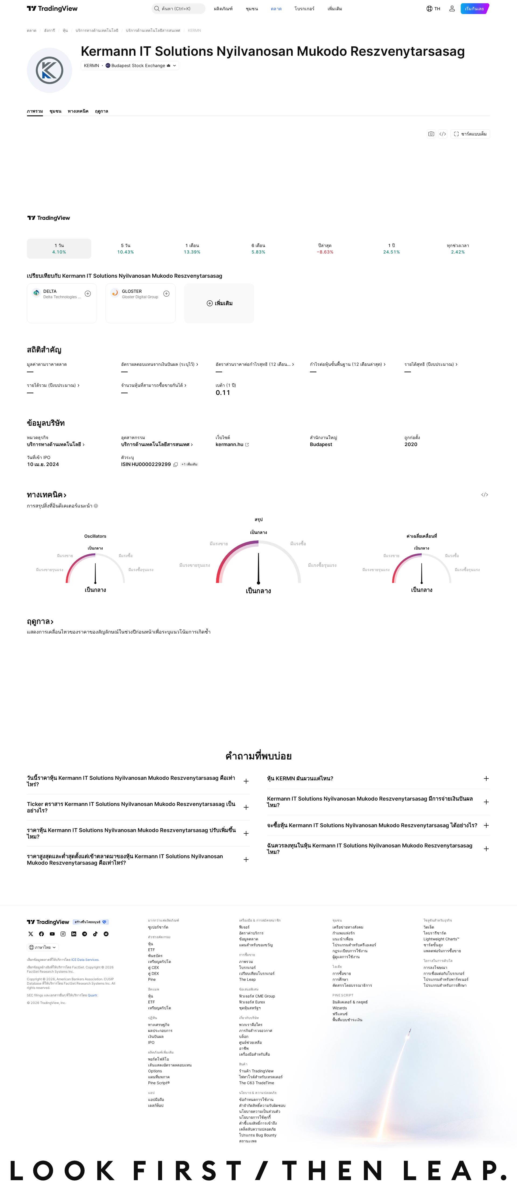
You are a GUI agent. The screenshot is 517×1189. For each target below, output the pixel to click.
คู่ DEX (153, 973)
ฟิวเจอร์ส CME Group (257, 996)
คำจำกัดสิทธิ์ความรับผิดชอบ (262, 1105)
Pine (152, 979)
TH (437, 8)
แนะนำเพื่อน (343, 939)
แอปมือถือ (156, 1099)
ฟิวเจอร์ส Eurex (252, 1002)
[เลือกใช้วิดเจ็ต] (442, 133)
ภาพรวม (246, 961)
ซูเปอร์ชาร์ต (158, 927)
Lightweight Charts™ (441, 939)
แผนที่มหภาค (159, 1077)
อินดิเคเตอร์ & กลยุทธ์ (350, 1002)
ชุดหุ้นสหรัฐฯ (250, 1008)
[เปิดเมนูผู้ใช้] (452, 8)
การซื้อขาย (342, 973)
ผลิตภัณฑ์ (223, 8)
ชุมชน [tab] (55, 111)
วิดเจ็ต (429, 927)
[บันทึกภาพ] (431, 133)
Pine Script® (159, 1082)
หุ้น (150, 943)
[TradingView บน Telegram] (84, 934)
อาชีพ (244, 1048)
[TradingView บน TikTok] (95, 934)
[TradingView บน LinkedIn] (74, 934)
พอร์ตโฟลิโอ (158, 1059)
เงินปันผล (156, 1036)
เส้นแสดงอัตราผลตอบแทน (170, 1065)
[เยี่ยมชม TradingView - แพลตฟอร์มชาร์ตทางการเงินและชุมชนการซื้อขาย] (49, 218)
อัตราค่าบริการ (251, 933)
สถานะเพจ (248, 1141)
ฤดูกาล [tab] (101, 111)
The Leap (247, 979)
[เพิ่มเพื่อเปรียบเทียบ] (87, 293)
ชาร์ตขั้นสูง (433, 945)
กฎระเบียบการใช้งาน (350, 950)
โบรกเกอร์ (305, 8)
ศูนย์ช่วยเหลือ (250, 1042)
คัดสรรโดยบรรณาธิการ (352, 985)
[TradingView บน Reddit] (106, 934)
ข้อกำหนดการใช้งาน (256, 1099)
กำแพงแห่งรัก (344, 933)
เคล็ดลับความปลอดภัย (257, 1129)
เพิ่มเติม (335, 8)
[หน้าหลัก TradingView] (52, 8)
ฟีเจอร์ (244, 927)
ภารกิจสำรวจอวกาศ (255, 1030)
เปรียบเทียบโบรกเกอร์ (257, 973)
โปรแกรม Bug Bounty (258, 1135)
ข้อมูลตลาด (248, 939)
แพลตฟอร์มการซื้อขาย (442, 950)
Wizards (340, 1008)
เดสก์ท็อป (155, 1105)
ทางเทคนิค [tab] (78, 111)
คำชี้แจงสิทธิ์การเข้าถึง (258, 1123)
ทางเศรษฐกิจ (158, 1024)
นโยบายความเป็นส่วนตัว (259, 1111)
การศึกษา (340, 979)
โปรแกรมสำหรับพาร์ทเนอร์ (446, 979)
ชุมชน (252, 8)
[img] (168, 65)
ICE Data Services (85, 960)
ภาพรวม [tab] (35, 111)
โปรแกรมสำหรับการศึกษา (445, 985)
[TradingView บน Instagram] (63, 934)
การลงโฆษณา (435, 967)
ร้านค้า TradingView (256, 1071)
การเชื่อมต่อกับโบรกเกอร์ (444, 973)
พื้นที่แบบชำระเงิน (347, 1019)
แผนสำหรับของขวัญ (256, 945)
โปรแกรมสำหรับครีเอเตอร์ (354, 945)
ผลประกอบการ (160, 1030)
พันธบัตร (155, 955)
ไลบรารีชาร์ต (435, 933)
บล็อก (243, 1036)
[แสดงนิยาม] (70, 364)
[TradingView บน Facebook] (41, 934)
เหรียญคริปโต (159, 961)
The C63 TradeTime (256, 1082)
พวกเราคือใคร (251, 1024)
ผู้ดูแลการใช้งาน (346, 956)
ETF (151, 949)
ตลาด (276, 8)
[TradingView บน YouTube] (52, 934)
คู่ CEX (153, 967)
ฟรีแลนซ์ (340, 1013)
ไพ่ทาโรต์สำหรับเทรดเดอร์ (261, 1077)
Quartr (92, 995)
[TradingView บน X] (30, 934)
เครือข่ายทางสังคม (348, 927)
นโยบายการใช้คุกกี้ (255, 1117)
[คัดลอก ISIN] (175, 464)
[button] (237, 8)
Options (155, 1071)
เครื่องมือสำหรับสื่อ (254, 1054)
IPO (151, 1042)
